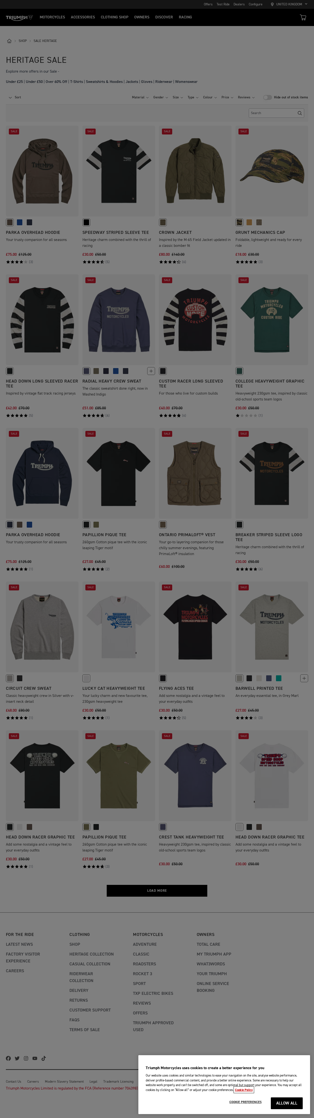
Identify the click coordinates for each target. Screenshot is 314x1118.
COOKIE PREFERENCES (245, 1102)
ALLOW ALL (287, 1103)
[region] (224, 1084)
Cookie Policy (244, 1090)
